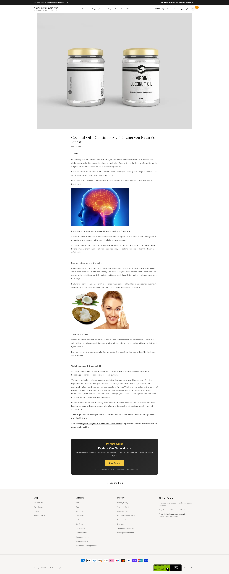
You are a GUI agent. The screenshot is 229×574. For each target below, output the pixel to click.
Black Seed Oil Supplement (86, 545)
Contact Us (80, 515)
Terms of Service (124, 507)
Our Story (79, 524)
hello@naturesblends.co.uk (57, 2)
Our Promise (80, 528)
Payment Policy (123, 520)
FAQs (78, 520)
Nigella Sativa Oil (82, 541)
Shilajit (36, 511)
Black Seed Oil (39, 515)
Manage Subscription (125, 533)
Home (78, 503)
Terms (193, 568)
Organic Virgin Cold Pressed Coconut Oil (101, 423)
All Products (38, 503)
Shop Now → (114, 463)
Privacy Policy (122, 503)
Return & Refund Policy (126, 515)
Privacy (186, 568)
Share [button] (76, 153)
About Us (79, 511)
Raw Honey (38, 507)
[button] (85, 9)
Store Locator (81, 533)
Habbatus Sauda (82, 537)
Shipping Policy (123, 511)
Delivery (120, 524)
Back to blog (116, 483)
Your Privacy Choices (125, 528)
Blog (77, 507)
